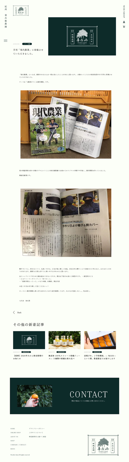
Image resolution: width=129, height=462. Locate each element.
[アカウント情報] (124, 22)
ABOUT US (14, 437)
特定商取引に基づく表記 (37, 437)
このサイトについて (36, 432)
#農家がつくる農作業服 (35, 82)
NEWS (13, 449)
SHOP (13, 441)
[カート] (124, 27)
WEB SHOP (124, 11)
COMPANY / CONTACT (18, 445)
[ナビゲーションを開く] (5, 41)
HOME (13, 428)
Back (19, 312)
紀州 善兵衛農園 (5, 16)
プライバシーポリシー (37, 428)
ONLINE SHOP (16, 432)
